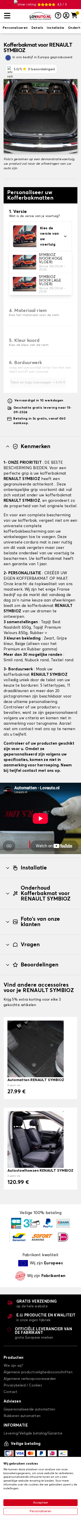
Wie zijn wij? (13, 1365)
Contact (11, 1392)
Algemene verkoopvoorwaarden (30, 1379)
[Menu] (15, 15)
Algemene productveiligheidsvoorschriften (38, 1372)
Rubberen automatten (22, 1416)
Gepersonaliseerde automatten (29, 1409)
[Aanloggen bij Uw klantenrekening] (66, 15)
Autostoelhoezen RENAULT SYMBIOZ (40, 1170)
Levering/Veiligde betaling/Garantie (33, 1433)
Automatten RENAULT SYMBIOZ (35, 1080)
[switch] (15, 28)
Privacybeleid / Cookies (23, 1385)
